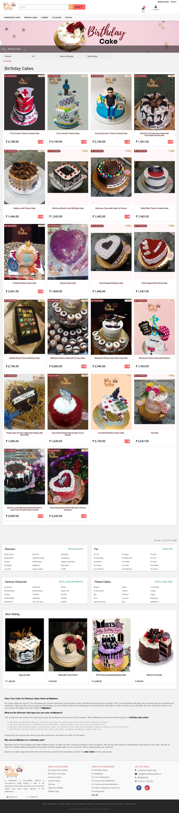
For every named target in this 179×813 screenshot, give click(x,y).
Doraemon (36, 587)
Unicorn (7, 594)
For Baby (125, 554)
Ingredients (52, 804)
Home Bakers (130, 804)
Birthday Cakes (30, 17)
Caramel (7, 569)
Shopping (154, 598)
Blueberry (36, 565)
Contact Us (33, 797)
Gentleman (154, 602)
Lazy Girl (125, 598)
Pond (95, 598)
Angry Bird (8, 587)
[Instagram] (147, 788)
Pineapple (8, 565)
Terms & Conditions (115, 804)
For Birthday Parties (99, 770)
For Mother (98, 562)
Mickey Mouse (9, 591)
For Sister (125, 565)
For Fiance (97, 565)
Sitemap (51, 784)
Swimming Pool (99, 602)
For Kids (153, 554)
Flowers (173, 2)
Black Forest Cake (154, 675)
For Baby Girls (127, 558)
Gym (123, 602)
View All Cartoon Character (71, 582)
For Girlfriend (98, 569)
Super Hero (65, 591)
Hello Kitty (36, 598)
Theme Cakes (92, 56)
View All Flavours (75, 549)
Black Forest (8, 554)
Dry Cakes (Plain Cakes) (58, 770)
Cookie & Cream (38, 558)
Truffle (63, 569)
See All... (95, 795)
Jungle (152, 591)
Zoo (95, 594)
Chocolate (64, 554)
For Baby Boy (98, 558)
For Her (96, 554)
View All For (167, 549)
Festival (68, 17)
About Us (13, 797)
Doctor (124, 587)
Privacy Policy (99, 804)
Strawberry (65, 558)
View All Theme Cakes (163, 582)
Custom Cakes (54, 781)
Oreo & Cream (37, 569)
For (33, 56)
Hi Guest (156, 10)
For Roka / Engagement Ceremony (105, 788)
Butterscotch (8, 558)
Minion (63, 587)
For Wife (153, 562)
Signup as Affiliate (55, 788)
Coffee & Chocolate (68, 562)
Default (78, 7)
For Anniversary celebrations (103, 781)
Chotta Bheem (9, 598)
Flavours (8, 56)
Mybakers (46, 708)
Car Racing (154, 587)
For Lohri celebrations (100, 777)
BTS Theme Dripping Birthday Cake (111, 675)
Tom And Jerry (37, 602)
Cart (143, 10)
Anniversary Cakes (12, 17)
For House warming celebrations (105, 784)
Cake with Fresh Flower (68, 675)
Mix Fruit (35, 554)
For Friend (154, 569)
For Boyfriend (127, 569)
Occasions (56, 17)
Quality (61, 804)
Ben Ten (64, 594)
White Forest (37, 562)
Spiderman (8, 602)
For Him (153, 558)
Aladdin (64, 602)
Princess (35, 594)
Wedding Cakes (163, 2)
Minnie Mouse (37, 591)
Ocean (152, 594)
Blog (44, 804)
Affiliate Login (53, 791)
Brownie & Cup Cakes (57, 774)
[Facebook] (139, 788)
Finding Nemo (99, 591)
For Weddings (97, 774)
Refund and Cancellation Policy (79, 804)
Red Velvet (65, 565)
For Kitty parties (97, 791)
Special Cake (24, 675)
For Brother (154, 565)
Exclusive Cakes (54, 777)
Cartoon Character (66, 56)
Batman (64, 598)
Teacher (96, 587)
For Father (126, 562)
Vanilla (6, 562)
